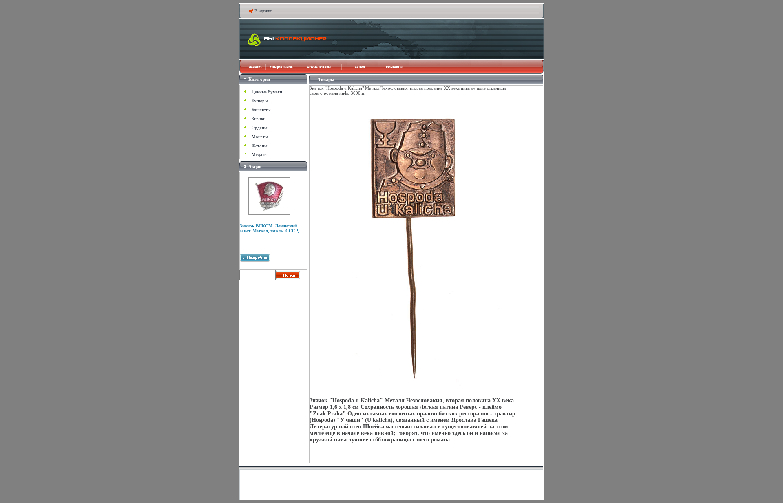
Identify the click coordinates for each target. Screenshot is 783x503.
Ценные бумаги (267, 91)
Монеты (260, 136)
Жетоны (259, 145)
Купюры (260, 100)
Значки (258, 118)
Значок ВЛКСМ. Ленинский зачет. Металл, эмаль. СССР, (269, 228)
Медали (259, 154)
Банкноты (261, 109)
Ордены (259, 127)
